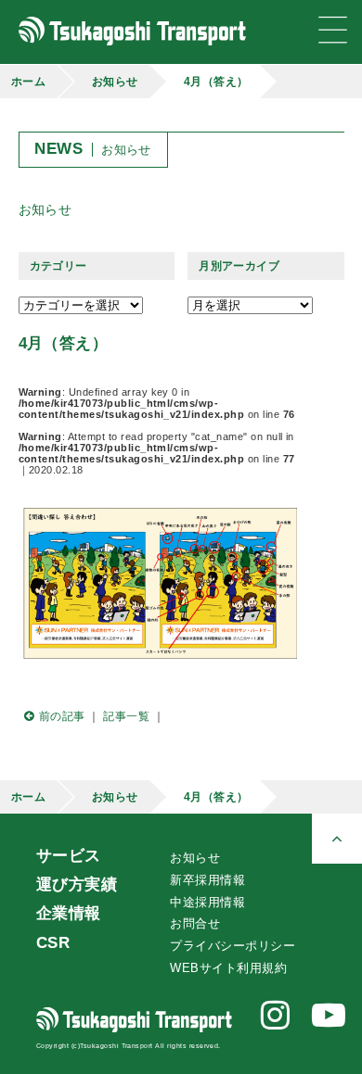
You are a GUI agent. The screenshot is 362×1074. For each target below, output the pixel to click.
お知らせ (115, 81)
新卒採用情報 (207, 880)
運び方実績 (76, 884)
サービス (68, 855)
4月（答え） (216, 81)
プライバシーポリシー (232, 946)
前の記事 (62, 716)
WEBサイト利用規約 (228, 968)
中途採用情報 (207, 902)
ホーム (28, 81)
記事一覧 (126, 716)
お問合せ (195, 923)
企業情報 (68, 912)
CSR (53, 942)
